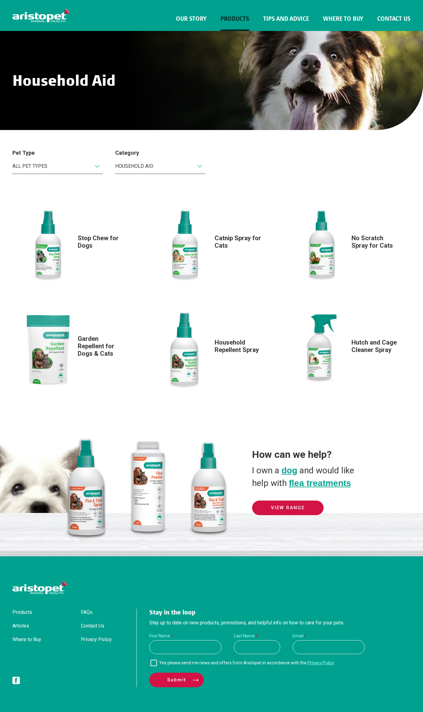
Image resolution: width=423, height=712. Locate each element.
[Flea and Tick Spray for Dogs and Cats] (86, 537)
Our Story (191, 18)
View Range (288, 507)
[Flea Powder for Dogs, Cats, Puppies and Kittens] (147, 537)
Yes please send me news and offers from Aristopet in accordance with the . (247, 662)
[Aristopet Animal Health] (40, 15)
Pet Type (23, 153)
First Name (159, 635)
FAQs (87, 612)
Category (127, 153)
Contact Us (394, 18)
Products (234, 18)
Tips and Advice (286, 18)
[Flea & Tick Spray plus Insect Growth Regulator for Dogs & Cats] (209, 537)
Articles (20, 626)
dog (289, 470)
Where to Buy (343, 18)
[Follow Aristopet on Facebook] (16, 681)
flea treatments (320, 483)
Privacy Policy (96, 639)
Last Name (244, 635)
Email (298, 635)
